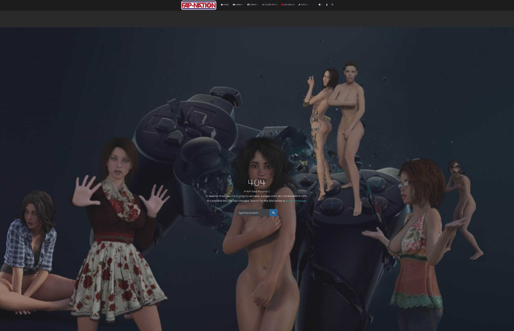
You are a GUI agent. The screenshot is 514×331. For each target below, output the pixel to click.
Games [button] (238, 4)
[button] (332, 5)
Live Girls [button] (288, 4)
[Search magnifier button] (273, 212)
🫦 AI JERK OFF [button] (269, 4)
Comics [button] (253, 4)
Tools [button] (303, 4)
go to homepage (296, 201)
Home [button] (226, 4)
